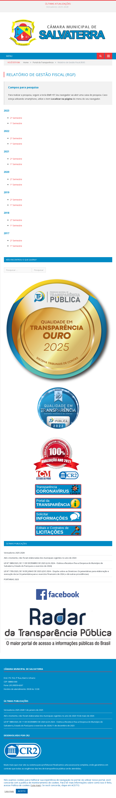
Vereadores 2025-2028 (14, 552)
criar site (22, 764)
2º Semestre (16, 117)
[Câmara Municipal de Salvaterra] (58, 33)
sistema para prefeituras (40, 764)
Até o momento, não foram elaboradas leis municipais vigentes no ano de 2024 (57, 7)
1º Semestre (16, 123)
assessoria (74, 764)
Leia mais (35, 785)
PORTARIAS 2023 (11, 579)
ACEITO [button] (22, 791)
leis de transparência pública (52, 768)
